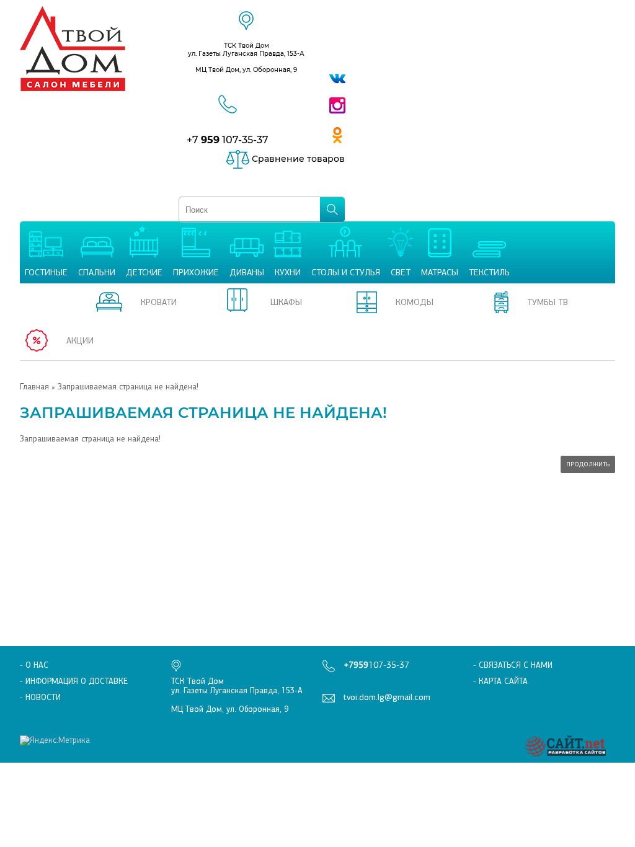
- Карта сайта (500, 681)
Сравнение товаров (297, 158)
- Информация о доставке (74, 681)
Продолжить (588, 464)
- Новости (40, 697)
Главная (34, 386)
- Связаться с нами (513, 665)
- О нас (34, 665)
